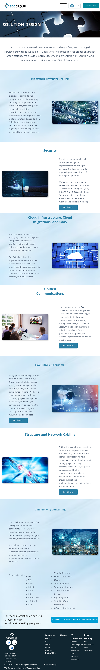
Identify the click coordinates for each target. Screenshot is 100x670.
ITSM (72, 653)
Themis (63, 635)
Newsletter (48, 650)
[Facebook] (8, 642)
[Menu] (63, 6)
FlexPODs (74, 656)
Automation (75, 650)
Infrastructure (75, 659)
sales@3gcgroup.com (29, 623)
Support (47, 647)
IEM (85, 642)
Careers (47, 644)
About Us (48, 638)
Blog (46, 641)
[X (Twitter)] (14, 642)
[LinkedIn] (11, 647)
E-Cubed (20, 99)
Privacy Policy (50, 664)
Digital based (88, 650)
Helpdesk (74, 642)
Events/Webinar (50, 653)
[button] (91, 5)
